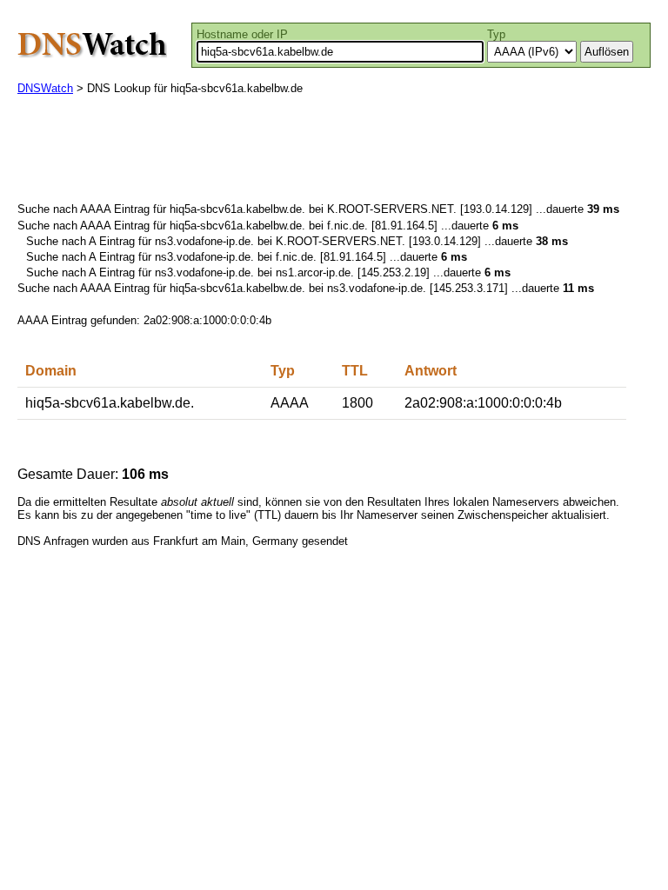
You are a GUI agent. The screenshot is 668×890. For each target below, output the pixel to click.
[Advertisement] (334, 153)
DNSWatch (45, 88)
